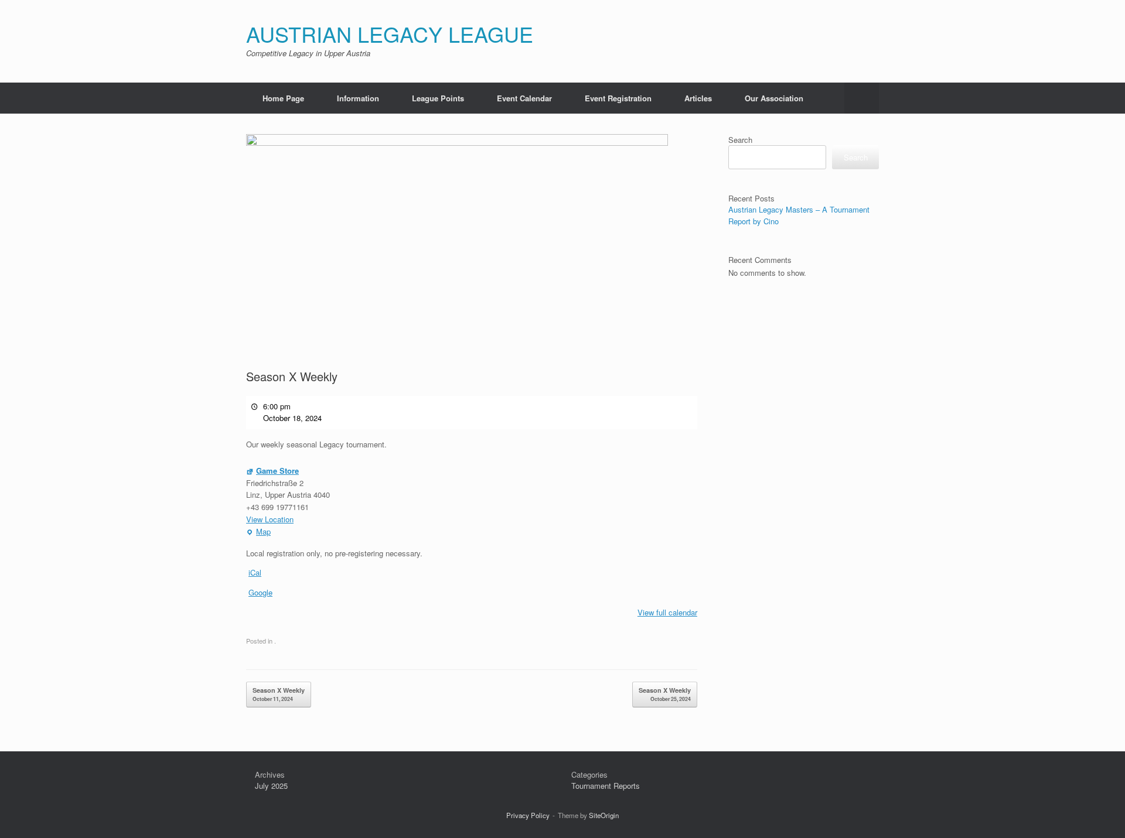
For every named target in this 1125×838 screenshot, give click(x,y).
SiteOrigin (604, 815)
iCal (254, 572)
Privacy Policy (528, 815)
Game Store (277, 470)
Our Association (774, 98)
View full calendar (667, 612)
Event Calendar (524, 98)
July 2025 (271, 785)
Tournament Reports (605, 785)
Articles (698, 98)
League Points (438, 98)
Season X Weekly (279, 694)
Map (258, 532)
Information (358, 98)
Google (260, 592)
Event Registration (618, 98)
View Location (270, 519)
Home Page (283, 98)
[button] (861, 98)
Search (740, 139)
